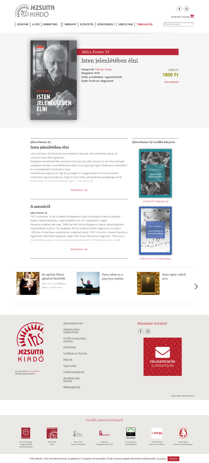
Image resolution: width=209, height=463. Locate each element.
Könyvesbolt (106, 24)
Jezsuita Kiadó (34, 10)
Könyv (108, 69)
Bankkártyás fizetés (71, 379)
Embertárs (50, 24)
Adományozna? (73, 323)
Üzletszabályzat (73, 372)
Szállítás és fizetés (75, 353)
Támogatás (145, 24)
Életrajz (99, 69)
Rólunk (67, 359)
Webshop (70, 24)
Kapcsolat (69, 366)
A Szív (36, 24)
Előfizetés (87, 24)
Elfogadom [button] (173, 459)
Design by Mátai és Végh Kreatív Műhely (182, 396)
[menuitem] (22, 24)
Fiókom (175, 17)
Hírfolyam (126, 24)
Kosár (187, 17)
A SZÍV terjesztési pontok (74, 340)
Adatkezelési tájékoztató (71, 330)
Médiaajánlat (71, 387)
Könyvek (22, 24)
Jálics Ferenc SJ (95, 51)
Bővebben (161, 459)
